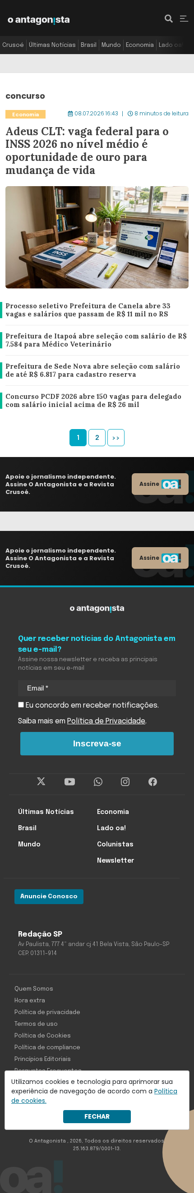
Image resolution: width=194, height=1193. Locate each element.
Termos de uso (36, 1024)
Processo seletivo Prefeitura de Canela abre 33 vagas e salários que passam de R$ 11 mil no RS (95, 310)
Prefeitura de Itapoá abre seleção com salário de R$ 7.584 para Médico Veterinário (93, 340)
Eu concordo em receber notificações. (91, 705)
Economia (140, 45)
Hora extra (29, 1001)
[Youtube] (70, 782)
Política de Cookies (42, 1036)
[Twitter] (41, 782)
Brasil (89, 45)
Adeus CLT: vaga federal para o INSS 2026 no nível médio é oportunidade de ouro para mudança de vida (97, 114)
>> (116, 438)
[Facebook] (152, 782)
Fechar (97, 1116)
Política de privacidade (47, 1012)
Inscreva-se (97, 743)
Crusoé (13, 45)
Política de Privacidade (106, 721)
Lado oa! (171, 45)
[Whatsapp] (98, 782)
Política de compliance (47, 1048)
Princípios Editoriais (42, 1059)
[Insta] (125, 782)
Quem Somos (33, 989)
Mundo (111, 45)
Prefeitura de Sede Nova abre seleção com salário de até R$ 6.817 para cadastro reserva (95, 371)
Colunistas (115, 844)
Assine (149, 484)
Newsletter (115, 861)
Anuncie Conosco (49, 897)
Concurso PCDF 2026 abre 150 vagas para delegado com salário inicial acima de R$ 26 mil (93, 401)
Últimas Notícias (52, 45)
